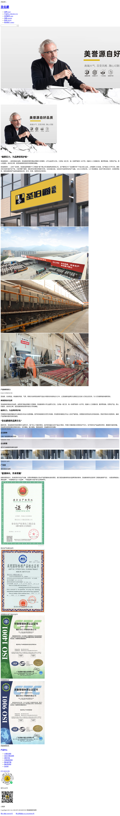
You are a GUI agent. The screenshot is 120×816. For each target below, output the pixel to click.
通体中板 (7, 758)
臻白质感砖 (7, 764)
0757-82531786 (5, 771)
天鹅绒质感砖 (8, 760)
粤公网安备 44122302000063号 (25, 813)
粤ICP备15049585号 (7, 813)
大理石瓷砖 (7, 753)
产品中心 (4, 750)
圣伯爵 (5, 7)
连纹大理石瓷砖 (9, 756)
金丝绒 (6, 766)
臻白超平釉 (7, 762)
